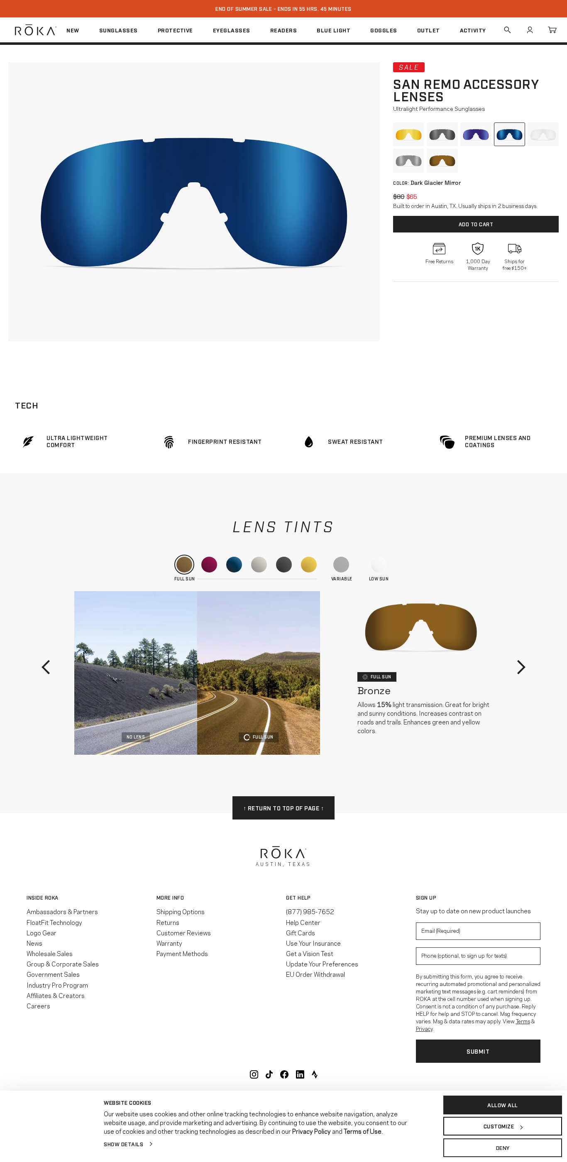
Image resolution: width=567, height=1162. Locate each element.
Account (529, 29)
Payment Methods (182, 953)
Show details (123, 1143)
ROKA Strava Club (315, 1074)
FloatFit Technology (54, 922)
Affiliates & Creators (56, 995)
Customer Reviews (183, 932)
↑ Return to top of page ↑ (283, 807)
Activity (473, 30)
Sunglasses (118, 30)
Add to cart (476, 224)
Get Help (298, 897)
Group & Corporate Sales (63, 963)
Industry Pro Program (57, 984)
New (72, 30)
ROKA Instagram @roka (254, 1074)
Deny (503, 1147)
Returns (167, 922)
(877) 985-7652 (310, 911)
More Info (170, 897)
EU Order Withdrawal (315, 974)
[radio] (408, 134)
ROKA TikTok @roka (269, 1074)
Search (507, 29)
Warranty (169, 942)
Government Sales (53, 974)
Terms (523, 1021)
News (34, 942)
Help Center (303, 922)
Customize (499, 1126)
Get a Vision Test (309, 953)
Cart (552, 29)
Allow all (502, 1104)
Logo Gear (41, 932)
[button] (194, 201)
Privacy (424, 1028)
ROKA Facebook (284, 1074)
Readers (283, 30)
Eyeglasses (231, 30)
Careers (38, 1005)
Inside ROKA (43, 897)
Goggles (383, 30)
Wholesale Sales (50, 953)
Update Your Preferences (322, 963)
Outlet (428, 30)
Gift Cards (300, 932)
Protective (175, 30)
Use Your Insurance (313, 942)
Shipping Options (180, 911)
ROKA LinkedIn (300, 1074)
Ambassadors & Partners (62, 911)
